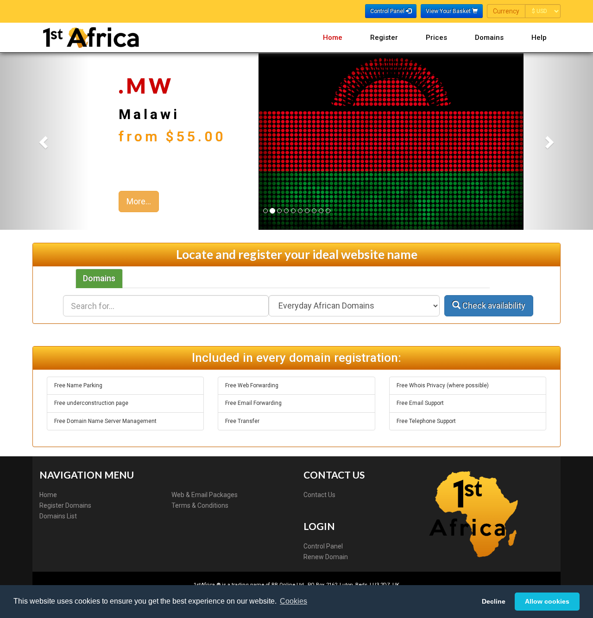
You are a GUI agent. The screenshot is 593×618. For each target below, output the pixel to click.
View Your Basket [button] (449, 11)
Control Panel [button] (388, 11)
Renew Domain (325, 557)
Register (384, 37)
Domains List (58, 516)
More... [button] (138, 201)
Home (332, 37)
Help (539, 37)
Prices (436, 37)
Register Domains (65, 505)
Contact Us (319, 494)
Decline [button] (493, 601)
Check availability (493, 305)
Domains (489, 37)
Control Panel (323, 546)
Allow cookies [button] (547, 601)
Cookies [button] (293, 601)
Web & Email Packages (204, 494)
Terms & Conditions (199, 505)
